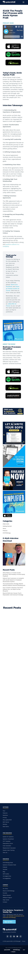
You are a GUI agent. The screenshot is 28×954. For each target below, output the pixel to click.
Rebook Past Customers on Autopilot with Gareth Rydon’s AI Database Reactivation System (13, 580)
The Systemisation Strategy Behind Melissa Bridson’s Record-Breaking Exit (13, 733)
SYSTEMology (7, 533)
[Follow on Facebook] (7, 936)
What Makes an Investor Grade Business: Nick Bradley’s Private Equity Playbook (14, 574)
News (4, 528)
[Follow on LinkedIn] (14, 936)
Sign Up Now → (9, 921)
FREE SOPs (6, 524)
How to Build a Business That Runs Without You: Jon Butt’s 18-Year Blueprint (13, 589)
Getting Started (7, 526)
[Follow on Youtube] (17, 936)
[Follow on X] (10, 936)
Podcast (5, 530)
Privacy (23, 941)
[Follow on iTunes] (20, 936)
